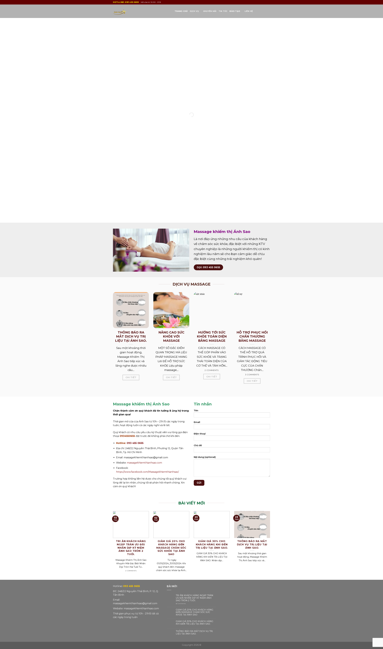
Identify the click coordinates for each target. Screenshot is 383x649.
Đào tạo (235, 11)
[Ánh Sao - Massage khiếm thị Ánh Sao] (128, 11)
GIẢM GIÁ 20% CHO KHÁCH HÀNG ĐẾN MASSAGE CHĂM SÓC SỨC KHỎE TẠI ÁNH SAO (194, 612)
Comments (181, 603)
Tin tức (223, 11)
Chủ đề (198, 445)
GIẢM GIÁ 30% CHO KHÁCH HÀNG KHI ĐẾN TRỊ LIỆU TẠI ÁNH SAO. (194, 622)
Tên (196, 410)
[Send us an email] (264, 11)
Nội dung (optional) (205, 457)
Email (197, 422)
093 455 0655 (132, 2)
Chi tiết (131, 377)
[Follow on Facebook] (260, 11)
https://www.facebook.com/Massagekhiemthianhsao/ (147, 471)
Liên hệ (249, 11)
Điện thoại (200, 433)
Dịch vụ (194, 11)
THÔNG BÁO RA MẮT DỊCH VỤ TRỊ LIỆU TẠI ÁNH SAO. (194, 632)
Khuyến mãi (209, 11)
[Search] (256, 11)
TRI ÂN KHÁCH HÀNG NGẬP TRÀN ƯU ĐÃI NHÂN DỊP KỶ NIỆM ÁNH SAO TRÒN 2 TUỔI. (194, 598)
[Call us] (268, 11)
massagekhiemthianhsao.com (144, 462)
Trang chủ (181, 11)
